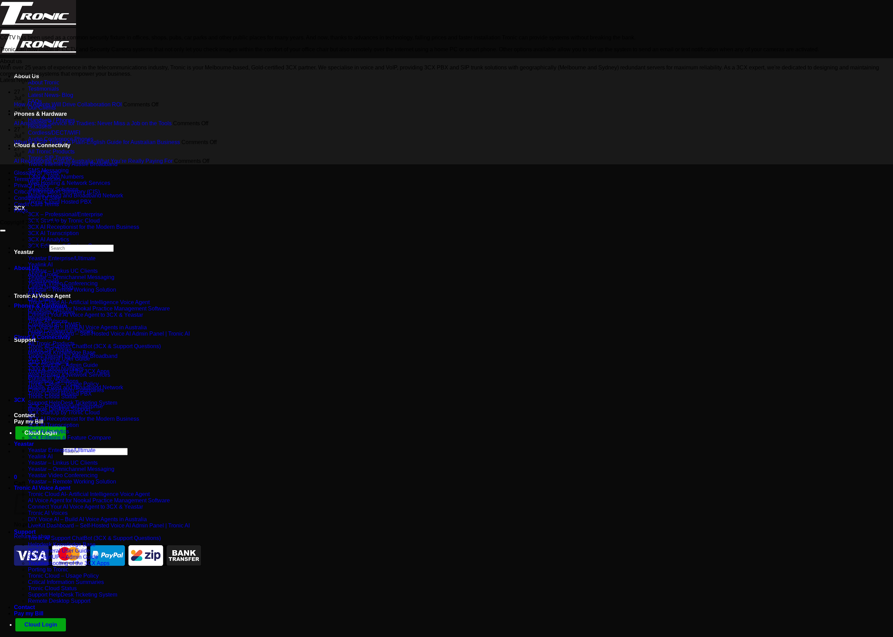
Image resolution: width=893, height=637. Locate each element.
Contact (24, 415)
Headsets (40, 318)
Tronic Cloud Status (52, 588)
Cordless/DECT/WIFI (54, 133)
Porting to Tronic (48, 569)
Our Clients (42, 299)
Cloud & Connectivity (42, 337)
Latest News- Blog (50, 95)
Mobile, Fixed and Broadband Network (75, 195)
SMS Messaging (48, 362)
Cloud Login (40, 625)
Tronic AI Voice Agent (42, 296)
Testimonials (43, 89)
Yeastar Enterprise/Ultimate (62, 258)
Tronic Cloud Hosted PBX (60, 202)
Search (40, 248)
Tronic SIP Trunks (50, 350)
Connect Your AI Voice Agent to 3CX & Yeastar (85, 315)
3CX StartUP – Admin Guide (63, 557)
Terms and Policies (37, 179)
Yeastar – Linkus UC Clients (63, 271)
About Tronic (43, 82)
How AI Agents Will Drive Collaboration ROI (68, 104)
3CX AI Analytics (48, 239)
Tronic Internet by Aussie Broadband (73, 356)
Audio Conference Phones (60, 331)
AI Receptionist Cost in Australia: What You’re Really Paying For (93, 161)
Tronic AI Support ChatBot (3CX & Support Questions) (94, 346)
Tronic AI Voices (48, 513)
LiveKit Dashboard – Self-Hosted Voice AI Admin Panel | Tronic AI (109, 334)
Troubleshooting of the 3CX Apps (69, 563)
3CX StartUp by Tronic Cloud (64, 221)
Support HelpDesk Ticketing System (72, 403)
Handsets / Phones (51, 312)
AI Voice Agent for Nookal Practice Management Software (99, 309)
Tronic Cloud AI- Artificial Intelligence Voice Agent (89, 302)
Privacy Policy (31, 185)
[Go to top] (3, 231)
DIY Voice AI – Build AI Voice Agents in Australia (87, 327)
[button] (15, 477)
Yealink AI (40, 265)
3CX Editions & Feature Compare (69, 438)
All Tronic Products (51, 152)
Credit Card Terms (36, 204)
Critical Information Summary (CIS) (57, 192)
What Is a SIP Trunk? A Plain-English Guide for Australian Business (97, 142)
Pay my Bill (28, 613)
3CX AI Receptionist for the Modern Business (83, 227)
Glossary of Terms (36, 173)
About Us (26, 76)
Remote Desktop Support (59, 601)
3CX (19, 400)
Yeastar (24, 252)
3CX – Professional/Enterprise (65, 214)
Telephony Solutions (53, 381)
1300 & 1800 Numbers (56, 369)
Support (25, 532)
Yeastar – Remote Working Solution (72, 482)
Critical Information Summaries (66, 582)
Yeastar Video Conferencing (63, 283)
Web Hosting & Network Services (69, 183)
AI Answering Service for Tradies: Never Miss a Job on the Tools (93, 123)
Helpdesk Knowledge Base (62, 544)
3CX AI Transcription (53, 233)
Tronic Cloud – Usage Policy (63, 576)
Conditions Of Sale (37, 198)
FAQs (21, 210)
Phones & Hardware (40, 114)
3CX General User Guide (59, 551)
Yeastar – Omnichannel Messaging (71, 277)
